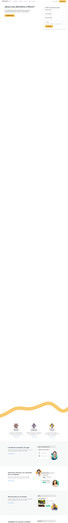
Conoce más (34, 436)
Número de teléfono (48, 17)
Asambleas (15, 1)
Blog (30, 1)
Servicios (20, 1)
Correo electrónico (48, 13)
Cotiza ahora (62, 1)
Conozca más (16, 436)
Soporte (33, 1)
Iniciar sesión (55, 1)
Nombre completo (48, 9)
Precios (25, 1)
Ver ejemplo (49, 26)
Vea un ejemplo (11, 453)
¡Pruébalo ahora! (9, 15)
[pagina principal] (7, 1)
